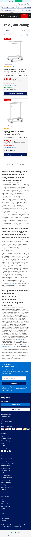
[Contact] (21, 3)
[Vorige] (12, 164)
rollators (20, 339)
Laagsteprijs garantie (10, 85)
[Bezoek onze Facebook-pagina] (5, 451)
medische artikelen (13, 283)
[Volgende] (18, 164)
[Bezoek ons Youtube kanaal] (2, 451)
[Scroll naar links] (1, 15)
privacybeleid (11, 388)
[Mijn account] (24, 4)
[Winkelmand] (27, 4)
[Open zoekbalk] (18, 4)
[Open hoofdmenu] (2, 4)
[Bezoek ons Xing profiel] (10, 451)
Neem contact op (15, 404)
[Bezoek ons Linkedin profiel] (7, 451)
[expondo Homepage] (3, 35)
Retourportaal (16, 409)
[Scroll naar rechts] (29, 15)
